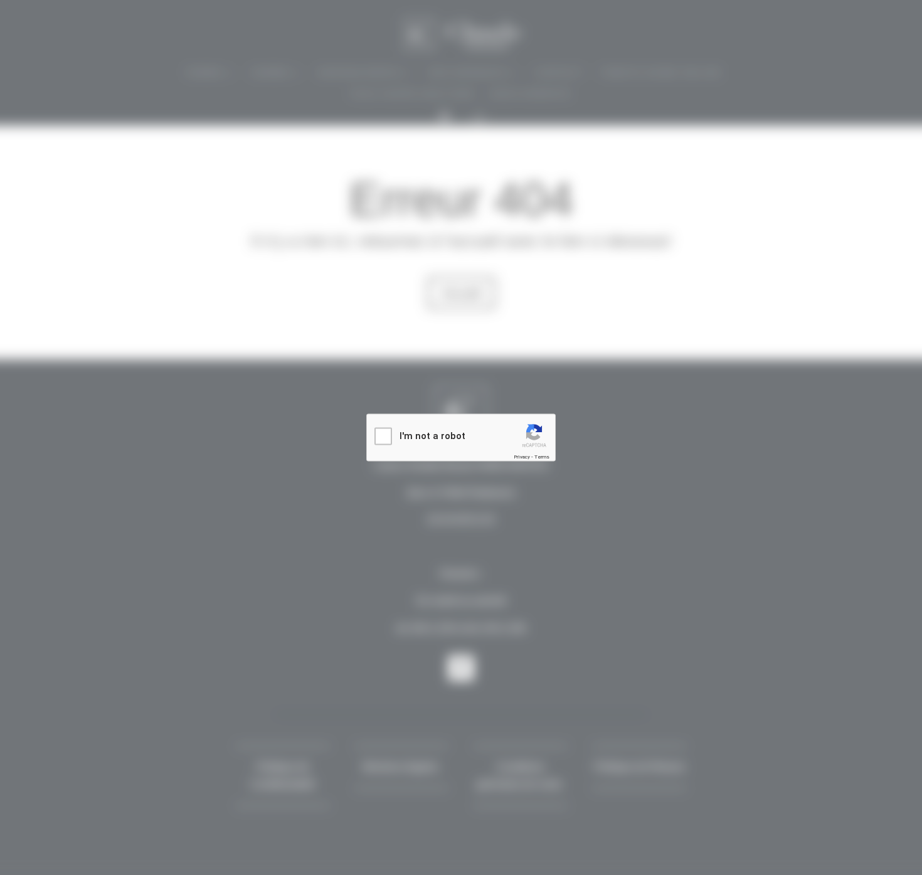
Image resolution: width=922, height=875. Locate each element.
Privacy (522, 457)
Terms (541, 457)
